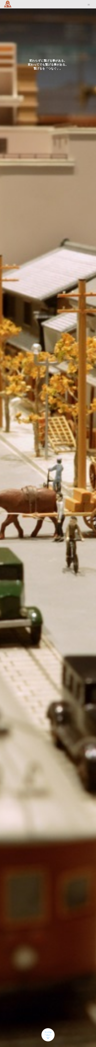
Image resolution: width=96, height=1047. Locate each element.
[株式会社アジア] (7, 4)
